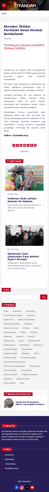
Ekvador (25, 151)
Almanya (18, 311)
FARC (24, 332)
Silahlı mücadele (29, 358)
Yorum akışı (10, 464)
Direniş (27, 328)
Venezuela (35, 366)
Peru (37, 353)
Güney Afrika (35, 341)
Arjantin (31, 315)
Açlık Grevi (9, 320)
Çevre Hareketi (11, 375)
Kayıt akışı (9, 459)
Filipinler (8, 337)
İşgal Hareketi (24, 379)
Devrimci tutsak (11, 328)
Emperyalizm (10, 332)
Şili (22, 383)
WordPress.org (11, 468)
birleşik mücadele (12, 324)
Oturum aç (9, 455)
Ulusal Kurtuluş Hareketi (15, 362)
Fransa (32, 337)
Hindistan (25, 345)
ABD (6, 311)
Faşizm (35, 332)
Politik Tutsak (10, 358)
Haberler (7, 39)
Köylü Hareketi (11, 353)
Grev (22, 341)
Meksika (26, 353)
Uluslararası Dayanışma (15, 366)
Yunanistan (26, 370)
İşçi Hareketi (10, 383)
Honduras (39, 345)
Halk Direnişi (10, 345)
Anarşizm (31, 311)
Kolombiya (27, 349)
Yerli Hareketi (10, 370)
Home (4, 13)
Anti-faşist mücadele (14, 315)
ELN (37, 328)
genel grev (9, 341)
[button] (40, 394)
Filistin (20, 337)
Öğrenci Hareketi (30, 375)
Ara (7, 290)
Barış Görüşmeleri (27, 320)
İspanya (8, 379)
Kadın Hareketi (11, 349)
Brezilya (29, 324)
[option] (24, 403)
